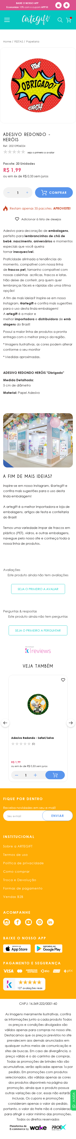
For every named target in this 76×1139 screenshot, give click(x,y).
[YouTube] (28, 922)
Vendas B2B (13, 897)
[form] (18, 192)
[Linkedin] (50, 922)
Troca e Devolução (19, 880)
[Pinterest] (39, 922)
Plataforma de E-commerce (18, 1128)
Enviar (57, 816)
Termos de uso (15, 854)
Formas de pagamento (23, 888)
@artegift (57, 485)
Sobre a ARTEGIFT (18, 846)
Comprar (58, 192)
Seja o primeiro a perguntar (38, 630)
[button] (8, 192)
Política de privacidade (23, 863)
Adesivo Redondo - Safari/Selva (32, 737)
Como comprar (16, 871)
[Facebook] (17, 922)
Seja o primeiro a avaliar (38, 589)
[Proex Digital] (59, 1127)
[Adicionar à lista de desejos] (63, 680)
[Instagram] (6, 922)
